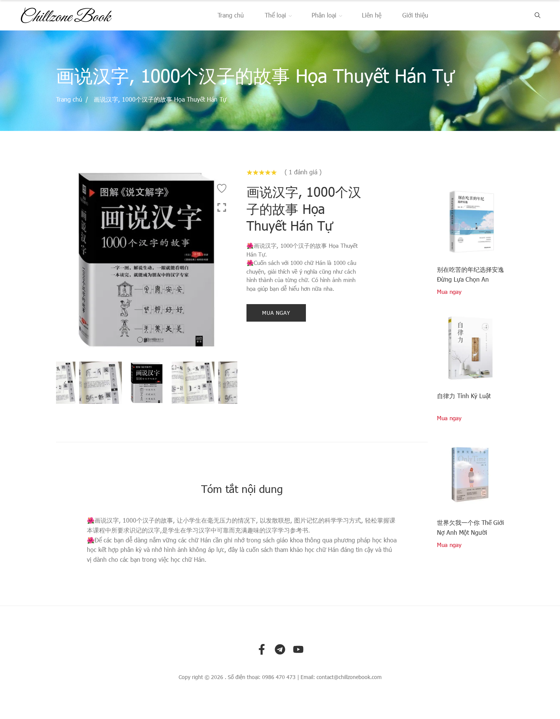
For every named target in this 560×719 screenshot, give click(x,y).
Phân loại (324, 15)
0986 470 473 (279, 677)
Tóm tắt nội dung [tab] (242, 488)
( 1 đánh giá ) (303, 172)
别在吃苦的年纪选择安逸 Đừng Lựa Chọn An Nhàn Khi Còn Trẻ (470, 274)
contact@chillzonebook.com (349, 677)
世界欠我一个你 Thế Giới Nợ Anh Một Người (470, 527)
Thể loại (275, 15)
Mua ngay (276, 312)
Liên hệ (371, 15)
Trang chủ (231, 15)
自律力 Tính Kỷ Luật (464, 396)
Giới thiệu (415, 15)
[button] (140, 340)
